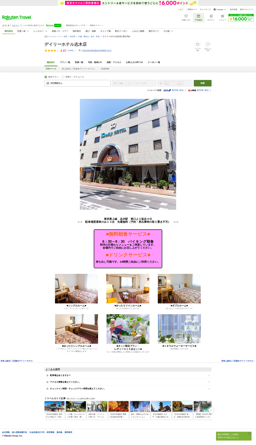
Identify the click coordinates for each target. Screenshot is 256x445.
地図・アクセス (114, 62)
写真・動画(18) (95, 62)
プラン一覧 (65, 62)
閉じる (249, 433)
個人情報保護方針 (19, 432)
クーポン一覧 (154, 62)
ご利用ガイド (191, 9)
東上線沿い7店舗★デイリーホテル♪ (78, 69)
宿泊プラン (53, 77)
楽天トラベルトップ (52, 36)
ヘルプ (180, 9)
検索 (203, 83)
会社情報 (6, 432)
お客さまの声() (134, 62)
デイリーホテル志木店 (65, 44)
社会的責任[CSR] (37, 432)
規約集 (59, 432)
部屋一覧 (79, 62)
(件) (70, 50)
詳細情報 (105, 69)
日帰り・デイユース (74, 77)
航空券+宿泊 (178, 90)
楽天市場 (233, 9)
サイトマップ (205, 9)
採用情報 (50, 432)
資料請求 (68, 432)
